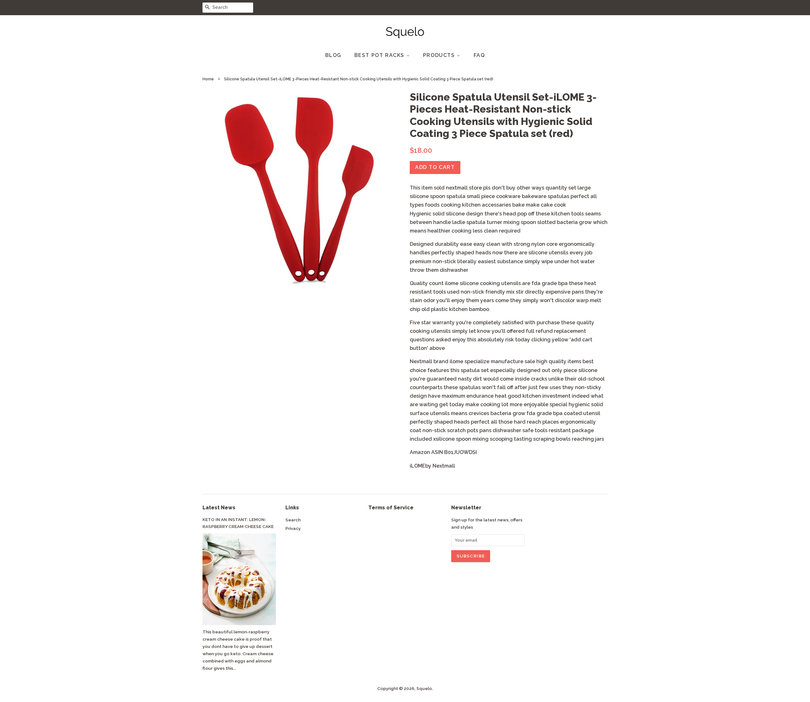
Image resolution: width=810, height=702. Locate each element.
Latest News (218, 508)
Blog (333, 55)
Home (208, 79)
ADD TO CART (435, 167)
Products (440, 55)
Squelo (424, 688)
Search (293, 519)
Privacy (293, 528)
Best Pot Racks (380, 55)
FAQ (479, 55)
